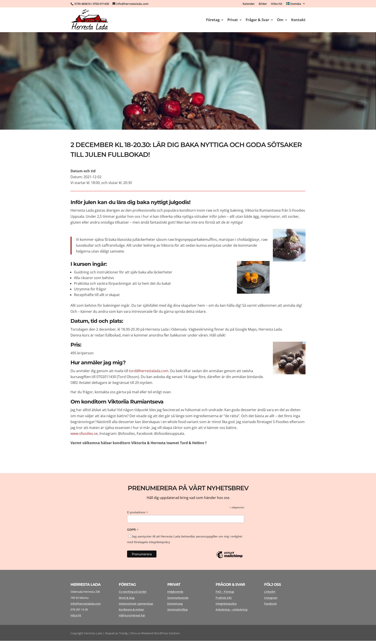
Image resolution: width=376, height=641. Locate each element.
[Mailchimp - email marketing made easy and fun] (229, 558)
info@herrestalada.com (85, 604)
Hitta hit (276, 4)
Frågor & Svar (257, 20)
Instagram (270, 598)
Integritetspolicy (226, 604)
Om (280, 20)
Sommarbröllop (177, 609)
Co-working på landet (132, 592)
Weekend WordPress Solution (160, 633)
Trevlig (123, 633)
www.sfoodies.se (84, 433)
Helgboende (175, 592)
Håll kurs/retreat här (132, 615)
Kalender (249, 4)
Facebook (270, 604)
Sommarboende (177, 598)
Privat (232, 20)
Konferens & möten (131, 609)
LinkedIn (269, 592)
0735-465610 (82, 4)
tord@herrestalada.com (148, 370)
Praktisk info (224, 598)
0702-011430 (101, 4)
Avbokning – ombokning (231, 609)
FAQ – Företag (225, 592)
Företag (213, 20)
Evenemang (175, 604)
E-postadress (137, 512)
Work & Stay (127, 598)
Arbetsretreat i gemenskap (136, 604)
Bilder (263, 4)
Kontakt (298, 20)
